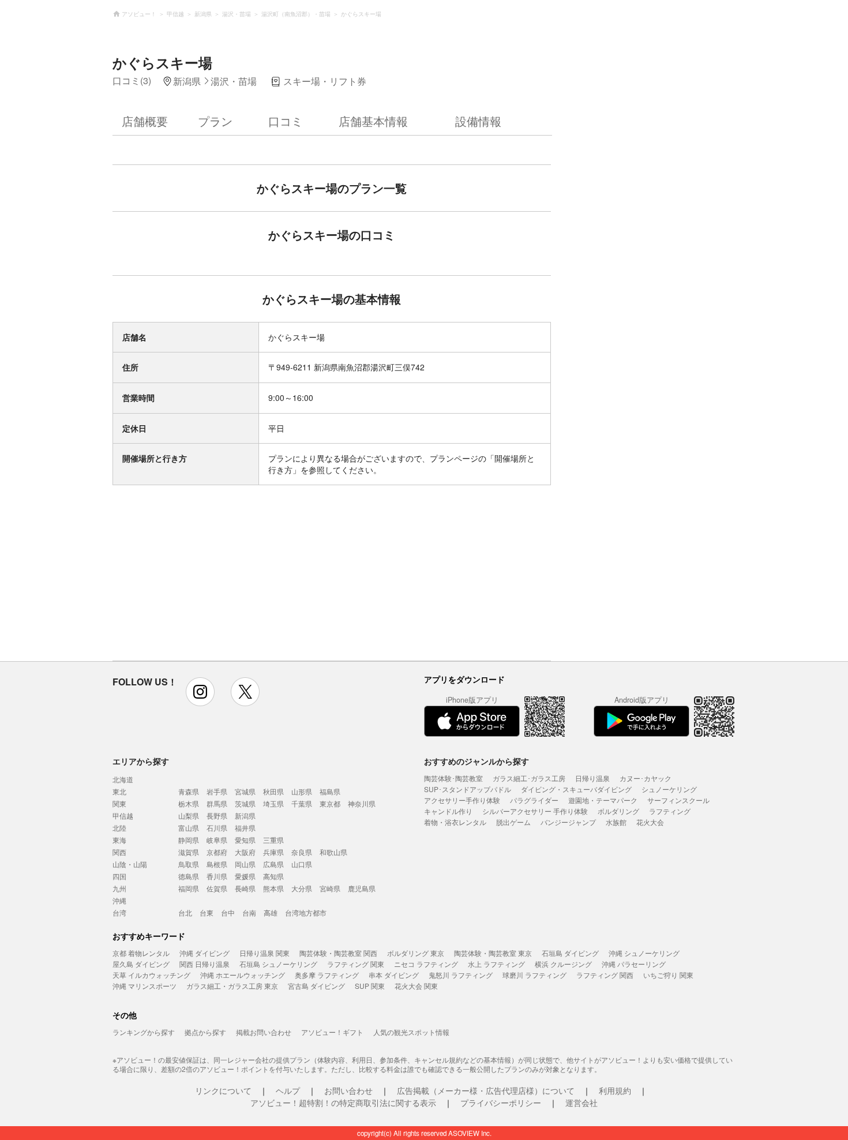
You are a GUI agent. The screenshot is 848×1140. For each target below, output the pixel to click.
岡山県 (245, 864)
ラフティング (670, 811)
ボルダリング (618, 811)
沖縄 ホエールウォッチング (242, 975)
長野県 (217, 815)
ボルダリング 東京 (415, 953)
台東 (206, 912)
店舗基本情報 (373, 120)
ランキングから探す (143, 1032)
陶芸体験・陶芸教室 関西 (338, 953)
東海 (119, 840)
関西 (119, 852)
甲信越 (122, 815)
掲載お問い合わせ (263, 1032)
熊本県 (273, 888)
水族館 (616, 822)
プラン (215, 120)
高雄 (270, 912)
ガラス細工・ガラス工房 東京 (232, 986)
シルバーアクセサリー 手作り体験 (535, 811)
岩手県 (217, 791)
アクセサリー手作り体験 (462, 800)
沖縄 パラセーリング (634, 964)
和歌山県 (333, 852)
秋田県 (273, 791)
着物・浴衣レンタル (455, 822)
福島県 (330, 791)
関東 (119, 803)
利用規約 (615, 1090)
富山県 (188, 827)
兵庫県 (273, 852)
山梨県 (188, 815)
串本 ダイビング (394, 975)
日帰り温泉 (592, 778)
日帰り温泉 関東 (264, 953)
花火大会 (650, 822)
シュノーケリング (669, 789)
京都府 (217, 852)
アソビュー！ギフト (332, 1032)
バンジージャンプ (568, 822)
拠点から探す (205, 1032)
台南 (249, 912)
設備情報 (478, 120)
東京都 (330, 803)
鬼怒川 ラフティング (461, 975)
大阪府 (245, 852)
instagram (200, 691)
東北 (119, 791)
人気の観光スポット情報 (411, 1032)
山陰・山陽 (129, 864)
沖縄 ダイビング (204, 953)
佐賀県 (217, 888)
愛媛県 (245, 876)
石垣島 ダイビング (570, 953)
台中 (228, 912)
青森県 (188, 791)
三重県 (273, 840)
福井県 (245, 827)
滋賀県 (188, 852)
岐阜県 (217, 840)
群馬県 (217, 803)
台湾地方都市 (306, 912)
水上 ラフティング (496, 964)
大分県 (301, 888)
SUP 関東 (370, 986)
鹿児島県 (362, 888)
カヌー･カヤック (645, 778)
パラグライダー (534, 800)
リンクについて (223, 1090)
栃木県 (188, 803)
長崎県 (245, 888)
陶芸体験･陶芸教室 (453, 778)
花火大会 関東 (416, 986)
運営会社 (581, 1102)
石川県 (217, 827)
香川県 (217, 876)
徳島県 (188, 876)
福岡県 (188, 888)
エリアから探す (140, 761)
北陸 (119, 827)
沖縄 (119, 900)
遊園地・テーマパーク (602, 800)
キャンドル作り (448, 811)
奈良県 (301, 852)
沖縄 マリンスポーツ (144, 986)
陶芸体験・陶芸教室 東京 (493, 953)
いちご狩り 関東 (668, 975)
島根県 (217, 864)
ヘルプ (288, 1090)
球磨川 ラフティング (534, 975)
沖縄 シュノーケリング (644, 953)
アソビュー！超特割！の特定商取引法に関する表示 (343, 1102)
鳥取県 (188, 864)
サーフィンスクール (678, 800)
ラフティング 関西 (604, 975)
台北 (185, 912)
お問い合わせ (348, 1090)
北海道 (122, 779)
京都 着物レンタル (141, 953)
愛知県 (245, 840)
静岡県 (188, 840)
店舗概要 (145, 120)
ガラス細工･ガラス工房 (529, 778)
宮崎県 (330, 888)
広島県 (273, 864)
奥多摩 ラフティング (327, 975)
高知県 (273, 876)
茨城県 (245, 803)
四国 (119, 876)
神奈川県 (362, 803)
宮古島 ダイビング (316, 986)
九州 (119, 888)
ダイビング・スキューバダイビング (576, 789)
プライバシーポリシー (500, 1102)
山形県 (301, 791)
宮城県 (245, 791)
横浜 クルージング (563, 964)
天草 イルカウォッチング (151, 975)
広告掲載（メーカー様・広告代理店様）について (486, 1090)
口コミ (285, 120)
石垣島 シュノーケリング (278, 964)
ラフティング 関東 (355, 964)
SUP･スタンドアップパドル (467, 789)
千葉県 (301, 803)
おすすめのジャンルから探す (476, 761)
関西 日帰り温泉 (204, 964)
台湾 (119, 912)
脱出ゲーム (513, 822)
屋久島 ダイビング (141, 964)
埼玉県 (273, 803)
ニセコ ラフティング (426, 964)
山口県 (301, 864)
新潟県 (245, 815)
